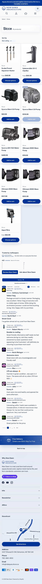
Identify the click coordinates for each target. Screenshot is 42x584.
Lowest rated (16, 286)
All (28, 286)
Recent (4, 286)
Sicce (8, 19)
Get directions (21, 544)
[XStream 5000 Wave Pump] (31, 134)
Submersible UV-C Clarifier (30, 69)
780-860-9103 (7, 558)
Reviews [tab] (21, 280)
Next (17, 427)
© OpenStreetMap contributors (31, 539)
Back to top (21, 448)
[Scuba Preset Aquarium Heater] (10, 54)
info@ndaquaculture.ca (10, 564)
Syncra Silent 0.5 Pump (10, 109)
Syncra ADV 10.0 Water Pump (10, 149)
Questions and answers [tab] (21, 283)
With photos (33, 286)
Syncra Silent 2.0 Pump (31, 109)
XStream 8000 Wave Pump (30, 190)
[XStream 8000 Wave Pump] (31, 175)
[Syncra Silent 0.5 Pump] (10, 95)
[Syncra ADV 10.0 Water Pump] (10, 134)
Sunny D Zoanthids (11, 384)
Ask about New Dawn (27, 272)
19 (14, 427)
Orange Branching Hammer (13, 366)
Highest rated (9, 286)
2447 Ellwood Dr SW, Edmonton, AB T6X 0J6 (17, 552)
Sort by (4, 38)
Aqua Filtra (6, 230)
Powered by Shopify (18, 579)
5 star (38, 286)
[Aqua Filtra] (10, 216)
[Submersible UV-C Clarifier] (31, 54)
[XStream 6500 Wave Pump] (10, 175)
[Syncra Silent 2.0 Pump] (31, 95)
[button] (26, 13)
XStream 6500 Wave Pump (9, 190)
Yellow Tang (9, 290)
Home (3, 19)
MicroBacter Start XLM (12, 327)
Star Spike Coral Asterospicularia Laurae (16, 400)
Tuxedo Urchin (10, 350)
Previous (4, 427)
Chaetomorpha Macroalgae (13, 418)
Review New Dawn (10, 272)
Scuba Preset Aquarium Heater (8, 69)
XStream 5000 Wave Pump (30, 149)
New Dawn (9, 579)
